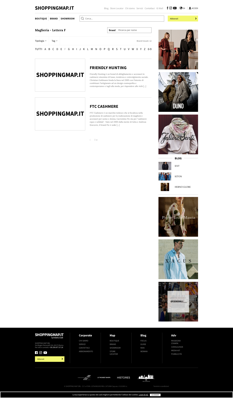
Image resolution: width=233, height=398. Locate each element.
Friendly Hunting (108, 67)
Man (142, 347)
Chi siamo (130, 8)
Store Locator (117, 8)
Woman (144, 351)
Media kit (175, 350)
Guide (143, 344)
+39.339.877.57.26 (56, 347)
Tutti (38, 49)
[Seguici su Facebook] (167, 8)
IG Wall (159, 8)
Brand (54, 18)
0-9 (149, 49)
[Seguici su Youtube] (174, 8)
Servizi (139, 8)
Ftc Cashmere (104, 106)
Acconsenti (155, 395)
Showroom (68, 18)
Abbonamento (86, 351)
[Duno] (178, 92)
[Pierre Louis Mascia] (178, 217)
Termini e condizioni (161, 386)
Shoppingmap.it (49, 335)
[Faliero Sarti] (178, 134)
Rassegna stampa (176, 342)
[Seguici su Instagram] (170, 8)
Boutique (41, 18)
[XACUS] (178, 259)
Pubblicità (176, 354)
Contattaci (150, 8)
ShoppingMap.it (54, 8)
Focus (143, 340)
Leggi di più (143, 394)
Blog (106, 8)
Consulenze (177, 347)
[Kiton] (178, 49)
